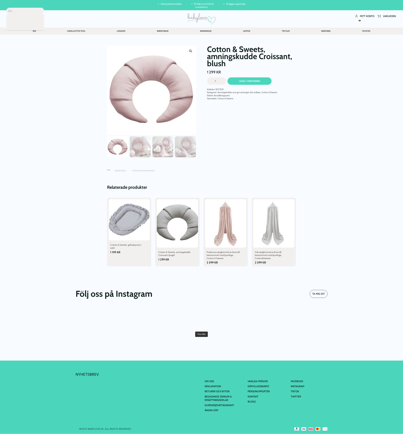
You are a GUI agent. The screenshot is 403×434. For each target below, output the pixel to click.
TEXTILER (286, 31)
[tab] (108, 169)
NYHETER (366, 31)
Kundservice (201, 7)
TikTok (295, 391)
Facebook (297, 381)
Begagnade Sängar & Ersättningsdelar (218, 398)
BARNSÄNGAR (205, 31)
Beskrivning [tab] (120, 171)
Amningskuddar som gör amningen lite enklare (239, 92)
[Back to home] (201, 18)
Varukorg (389, 15)
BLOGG (252, 401)
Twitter (296, 396)
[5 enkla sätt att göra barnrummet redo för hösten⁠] (222, 317)
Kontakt (253, 396)
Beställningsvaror (222, 95)
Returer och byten (217, 391)
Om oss (209, 381)
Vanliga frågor (258, 381)
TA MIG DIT (318, 293)
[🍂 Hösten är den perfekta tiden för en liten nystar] (138, 317)
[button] (190, 51)
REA (34, 31)
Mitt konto (367, 15)
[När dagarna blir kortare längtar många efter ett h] (96, 317)
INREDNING (326, 31)
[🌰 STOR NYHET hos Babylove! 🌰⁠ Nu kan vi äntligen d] (264, 317)
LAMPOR (246, 31)
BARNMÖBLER (163, 31)
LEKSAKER (121, 31)
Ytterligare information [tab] (143, 171)
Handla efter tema (76, 31)
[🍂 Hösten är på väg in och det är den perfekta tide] (180, 317)
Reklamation (213, 386)
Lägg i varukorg (249, 81)
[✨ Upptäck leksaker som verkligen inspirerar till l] (307, 317)
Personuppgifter (259, 391)
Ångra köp (211, 410)
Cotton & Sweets (269, 92)
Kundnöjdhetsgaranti (219, 405)
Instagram (297, 386)
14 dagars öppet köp (235, 4)
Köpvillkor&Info (258, 386)
